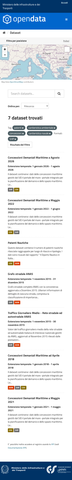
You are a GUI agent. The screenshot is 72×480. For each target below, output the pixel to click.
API (52, 444)
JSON (17, 263)
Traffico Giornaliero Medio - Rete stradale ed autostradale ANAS (35, 315)
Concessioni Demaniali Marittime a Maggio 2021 (34, 400)
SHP (10, 189)
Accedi (64, 2)
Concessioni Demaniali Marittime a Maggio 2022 (34, 202)
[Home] (4, 32)
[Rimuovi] (23, 128)
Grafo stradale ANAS (20, 274)
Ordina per (13, 106)
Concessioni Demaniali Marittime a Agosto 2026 (34, 159)
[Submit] (59, 94)
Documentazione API (17, 447)
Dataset (15, 32)
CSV (16, 189)
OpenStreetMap (16, 81)
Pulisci (66, 41)
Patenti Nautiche (18, 243)
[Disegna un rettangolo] (67, 49)
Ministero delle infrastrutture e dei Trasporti (21, 6)
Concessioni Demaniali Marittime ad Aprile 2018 (33, 357)
